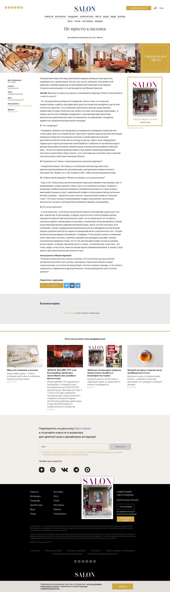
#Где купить (11, 382)
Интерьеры (60, 17)
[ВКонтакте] (72, 285)
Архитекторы (86, 17)
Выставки (58, 492)
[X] (66, 285)
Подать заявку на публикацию (120, 550)
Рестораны (87, 21)
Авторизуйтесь (69, 313)
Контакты (96, 550)
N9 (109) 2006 (13, 112)
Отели (77, 21)
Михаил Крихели (14, 106)
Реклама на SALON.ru (136, 128)
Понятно (122, 587)
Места (98, 17)
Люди (113, 17)
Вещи (105, 17)
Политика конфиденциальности (102, 554)
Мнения (99, 21)
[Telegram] (77, 285)
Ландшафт (73, 17)
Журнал (121, 17)
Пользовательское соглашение (67, 554)
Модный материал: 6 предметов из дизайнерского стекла (144, 371)
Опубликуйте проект (139, 8)
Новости (49, 17)
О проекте (34, 550)
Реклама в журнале (76, 550)
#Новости (50, 409)
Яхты (70, 21)
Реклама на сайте (53, 550)
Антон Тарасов (26, 106)
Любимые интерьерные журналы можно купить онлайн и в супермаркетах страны (104, 373)
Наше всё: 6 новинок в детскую (22, 370)
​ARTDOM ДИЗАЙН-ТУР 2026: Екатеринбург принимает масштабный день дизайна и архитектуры (62, 374)
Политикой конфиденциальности (55, 454)
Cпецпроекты (60, 513)
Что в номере (125, 506)
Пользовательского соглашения (110, 452)
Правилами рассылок (79, 454)
